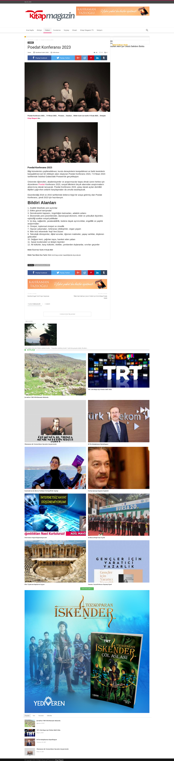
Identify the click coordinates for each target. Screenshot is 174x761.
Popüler (27, 715)
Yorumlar (41, 715)
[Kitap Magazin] (50, 6)
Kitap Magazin (59, 760)
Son (34, 715)
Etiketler (49, 715)
